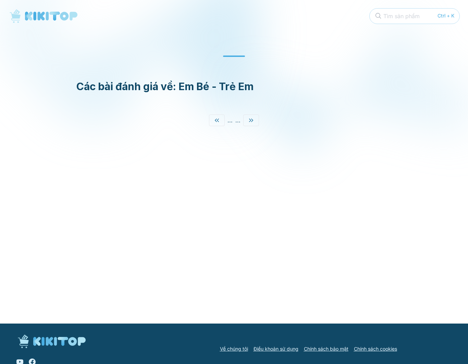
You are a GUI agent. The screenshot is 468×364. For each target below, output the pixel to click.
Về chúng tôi (234, 349)
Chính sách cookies (375, 349)
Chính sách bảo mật (326, 349)
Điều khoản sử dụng (276, 349)
